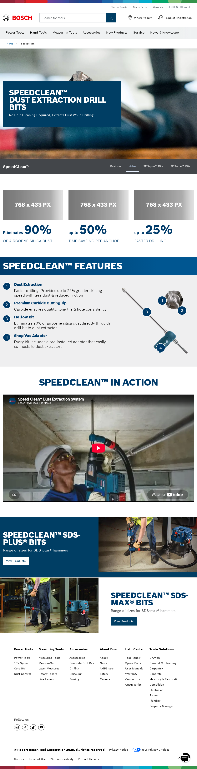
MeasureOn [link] (46, 663)
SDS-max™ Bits (180, 166)
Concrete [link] (155, 674)
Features (115, 166)
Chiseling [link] (75, 674)
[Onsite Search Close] (102, 18)
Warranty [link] (131, 674)
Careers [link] (105, 679)
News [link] (103, 663)
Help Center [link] (134, 649)
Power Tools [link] (23, 649)
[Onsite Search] (111, 17)
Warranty (158, 7)
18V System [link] (21, 663)
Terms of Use (37, 759)
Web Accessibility (61, 759)
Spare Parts (140, 7)
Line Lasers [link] (46, 679)
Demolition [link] (156, 684)
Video (132, 166)
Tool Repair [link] (132, 657)
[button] (17, 727)
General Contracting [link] (162, 663)
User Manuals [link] (134, 668)
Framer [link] (154, 695)
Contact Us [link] (132, 679)
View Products (16, 561)
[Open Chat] (185, 757)
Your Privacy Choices (155, 749)
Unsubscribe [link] (133, 684)
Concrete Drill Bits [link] (81, 663)
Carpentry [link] (156, 668)
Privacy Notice (118, 749)
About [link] (104, 657)
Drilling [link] (74, 668)
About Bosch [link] (109, 649)
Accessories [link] (78, 649)
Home (10, 43)
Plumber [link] (154, 700)
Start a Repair (119, 7)
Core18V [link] (19, 668)
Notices (19, 759)
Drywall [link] (154, 657)
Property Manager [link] (161, 706)
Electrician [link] (156, 690)
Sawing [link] (74, 679)
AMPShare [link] (107, 668)
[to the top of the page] (191, 746)
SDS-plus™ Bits (153, 166)
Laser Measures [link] (49, 668)
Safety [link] (104, 674)
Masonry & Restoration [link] (164, 679)
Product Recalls (88, 759)
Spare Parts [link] (133, 663)
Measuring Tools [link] (51, 649)
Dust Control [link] (22, 674)
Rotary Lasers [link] (48, 674)
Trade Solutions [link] (161, 649)
